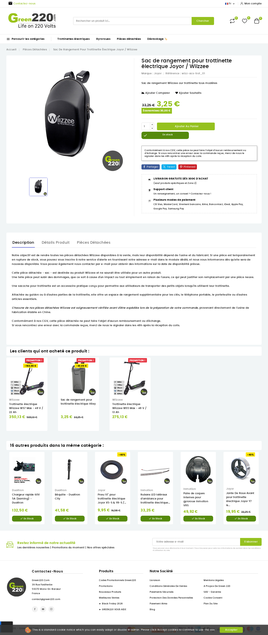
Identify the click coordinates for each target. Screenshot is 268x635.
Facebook (35, 609)
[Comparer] (232, 21)
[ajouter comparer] (50, 379)
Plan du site (210, 604)
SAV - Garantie (212, 592)
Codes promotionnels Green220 (117, 580)
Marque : (147, 73)
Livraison (155, 580)
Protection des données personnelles (171, 598)
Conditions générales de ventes (168, 586)
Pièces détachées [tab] (93, 242)
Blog (152, 609)
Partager (152, 167)
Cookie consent (213, 598)
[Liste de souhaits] (244, 20)
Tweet (171, 167)
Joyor (158, 73)
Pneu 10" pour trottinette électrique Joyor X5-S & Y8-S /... (112, 498)
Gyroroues (103, 39)
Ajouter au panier (186, 126)
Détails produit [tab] (56, 242)
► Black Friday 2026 (111, 604)
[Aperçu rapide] (50, 364)
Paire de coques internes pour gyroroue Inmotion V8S (195, 499)
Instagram (51, 609)
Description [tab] (23, 242)
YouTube (43, 609)
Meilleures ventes (109, 598)
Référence (173, 73)
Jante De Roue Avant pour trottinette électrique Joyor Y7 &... (240, 499)
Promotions (105, 586)
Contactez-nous (47, 571)
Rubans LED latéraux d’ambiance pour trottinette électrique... (155, 498)
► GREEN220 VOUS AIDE (112, 609)
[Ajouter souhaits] (50, 372)
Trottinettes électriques (73, 39)
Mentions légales (214, 580)
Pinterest (190, 167)
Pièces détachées (129, 39)
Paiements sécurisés (162, 592)
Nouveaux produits (110, 592)
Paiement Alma (158, 604)
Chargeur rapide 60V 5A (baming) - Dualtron (26, 498)
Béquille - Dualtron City (67, 496)
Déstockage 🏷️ (157, 39)
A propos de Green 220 (217, 586)
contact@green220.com (46, 599)
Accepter (231, 630)
